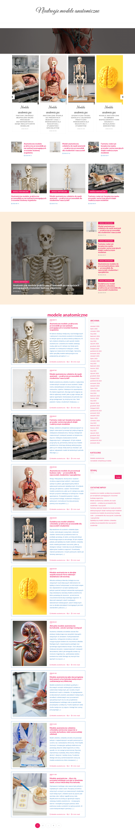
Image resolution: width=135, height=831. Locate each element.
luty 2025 (93, 371)
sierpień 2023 (94, 415)
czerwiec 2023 (95, 421)
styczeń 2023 (94, 433)
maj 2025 (93, 363)
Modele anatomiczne (25, 109)
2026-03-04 (53, 569)
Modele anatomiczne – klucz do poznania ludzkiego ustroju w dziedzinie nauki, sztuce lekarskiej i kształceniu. (66, 780)
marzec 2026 (94, 339)
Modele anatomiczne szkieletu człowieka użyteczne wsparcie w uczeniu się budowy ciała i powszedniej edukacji (66, 731)
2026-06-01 (53, 416)
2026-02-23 (53, 622)
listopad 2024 (94, 378)
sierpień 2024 (94, 386)
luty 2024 (93, 401)
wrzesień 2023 (95, 413)
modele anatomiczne (67, 314)
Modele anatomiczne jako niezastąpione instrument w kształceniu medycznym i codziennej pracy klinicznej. (66, 679)
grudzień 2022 (95, 435)
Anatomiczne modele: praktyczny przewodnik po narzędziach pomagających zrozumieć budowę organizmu (109, 122)
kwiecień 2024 (95, 396)
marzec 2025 (94, 368)
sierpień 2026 (94, 326)
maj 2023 (93, 423)
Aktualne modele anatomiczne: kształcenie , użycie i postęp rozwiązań (66, 627)
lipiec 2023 (93, 418)
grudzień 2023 (95, 406)
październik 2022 (96, 440)
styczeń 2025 (94, 373)
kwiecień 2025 (95, 366)
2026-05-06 (53, 467)
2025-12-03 (53, 724)
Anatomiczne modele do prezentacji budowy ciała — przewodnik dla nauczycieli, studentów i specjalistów (25, 122)
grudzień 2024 (95, 376)
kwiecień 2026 (95, 336)
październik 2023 (96, 411)
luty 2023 (93, 430)
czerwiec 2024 (95, 391)
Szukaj (93, 471)
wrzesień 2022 (95, 443)
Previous (12, 97)
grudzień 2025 (95, 346)
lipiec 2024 (93, 388)
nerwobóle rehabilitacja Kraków (100, 461)
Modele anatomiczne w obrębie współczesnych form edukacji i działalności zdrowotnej (81, 121)
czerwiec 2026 (95, 331)
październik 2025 (96, 351)
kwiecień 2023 (95, 425)
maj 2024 (93, 393)
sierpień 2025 (94, 356)
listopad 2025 (94, 349)
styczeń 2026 (94, 344)
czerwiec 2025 (95, 361)
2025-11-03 (53, 774)
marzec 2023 (94, 428)
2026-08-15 (53, 320)
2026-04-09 (53, 518)
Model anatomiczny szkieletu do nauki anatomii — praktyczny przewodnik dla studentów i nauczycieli (73, 147)
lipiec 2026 (93, 329)
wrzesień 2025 (95, 353)
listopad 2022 (94, 438)
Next (122, 97)
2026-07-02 (53, 370)
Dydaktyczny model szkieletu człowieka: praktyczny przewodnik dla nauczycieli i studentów (53, 121)
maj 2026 (93, 334)
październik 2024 (96, 381)
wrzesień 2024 (95, 383)
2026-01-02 (53, 673)
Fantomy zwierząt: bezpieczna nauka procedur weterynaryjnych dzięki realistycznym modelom (112, 148)
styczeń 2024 (94, 403)
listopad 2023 (94, 408)
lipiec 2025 (93, 358)
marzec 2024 (94, 398)
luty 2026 (93, 341)
